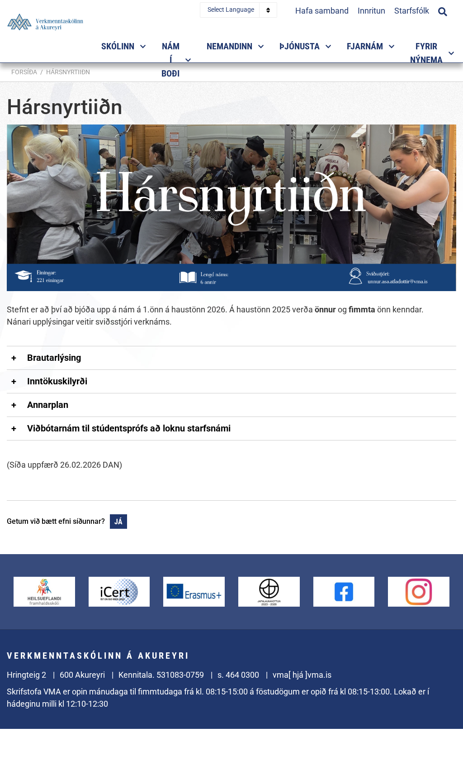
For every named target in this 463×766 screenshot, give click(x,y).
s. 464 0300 (238, 675)
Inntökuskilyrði (57, 381)
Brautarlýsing (54, 357)
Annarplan (47, 404)
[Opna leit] (443, 10)
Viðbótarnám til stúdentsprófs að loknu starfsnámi (129, 428)
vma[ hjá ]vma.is (302, 675)
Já (118, 521)
